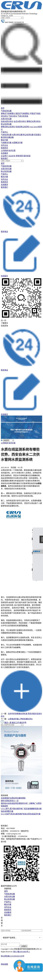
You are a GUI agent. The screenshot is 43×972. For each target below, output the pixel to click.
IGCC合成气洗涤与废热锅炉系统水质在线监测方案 (20, 814)
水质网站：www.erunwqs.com (13, 921)
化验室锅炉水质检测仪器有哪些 (13, 798)
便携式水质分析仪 (33, 121)
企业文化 (11, 156)
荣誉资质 (19, 156)
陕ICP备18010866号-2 (21, 952)
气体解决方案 (6, 143)
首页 (2, 108)
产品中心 (4, 132)
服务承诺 (26, 156)
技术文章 (11, 150)
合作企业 (4, 145)
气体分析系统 (23, 116)
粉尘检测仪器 (6, 124)
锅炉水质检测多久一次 (10, 801)
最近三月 (15, 722)
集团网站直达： (9, 918)
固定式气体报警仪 (22, 113)
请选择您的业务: (7, 933)
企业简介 (4, 156)
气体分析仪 (12, 116)
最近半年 (22, 722)
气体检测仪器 (6, 111)
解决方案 (4, 140)
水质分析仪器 (6, 119)
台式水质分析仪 (20, 121)
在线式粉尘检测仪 (22, 127)
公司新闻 (4, 150)
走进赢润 (4, 153)
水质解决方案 (17, 143)
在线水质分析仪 (7, 121)
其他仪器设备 (8, 137)
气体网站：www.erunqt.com (13, 924)
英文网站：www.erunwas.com (13, 928)
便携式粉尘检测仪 (8, 127)
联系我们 (4, 158)
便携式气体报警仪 (8, 113)
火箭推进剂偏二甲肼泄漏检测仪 (20, 719)
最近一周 (7, 722)
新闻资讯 (4, 148)
